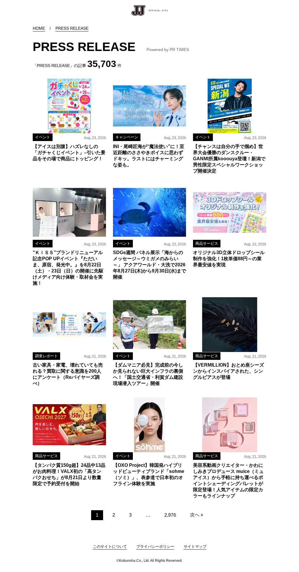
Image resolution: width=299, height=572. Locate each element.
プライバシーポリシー (155, 546)
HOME (39, 28)
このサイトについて (110, 546)
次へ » (196, 514)
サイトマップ (195, 546)
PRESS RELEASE (71, 28)
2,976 (170, 515)
